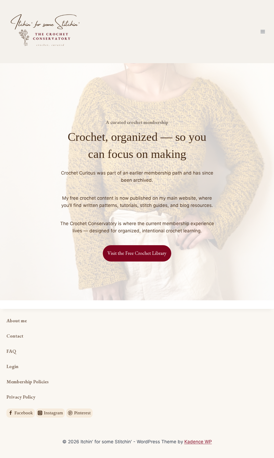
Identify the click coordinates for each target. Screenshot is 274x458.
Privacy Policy (20, 397)
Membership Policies (27, 381)
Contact (14, 336)
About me (16, 320)
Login (12, 366)
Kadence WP (198, 441)
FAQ (11, 351)
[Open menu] (263, 31)
